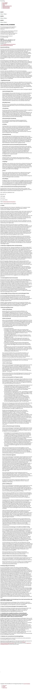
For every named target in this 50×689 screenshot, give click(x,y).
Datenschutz (4, 687)
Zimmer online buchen (7, 6)
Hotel (3, 4)
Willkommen (5, 2)
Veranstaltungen (6, 7)
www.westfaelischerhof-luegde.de (6, 45)
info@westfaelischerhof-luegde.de (9, 44)
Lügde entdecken (6, 8)
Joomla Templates (27, 683)
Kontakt (3, 686)
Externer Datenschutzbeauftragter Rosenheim (12, 643)
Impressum (4, 685)
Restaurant (4, 3)
